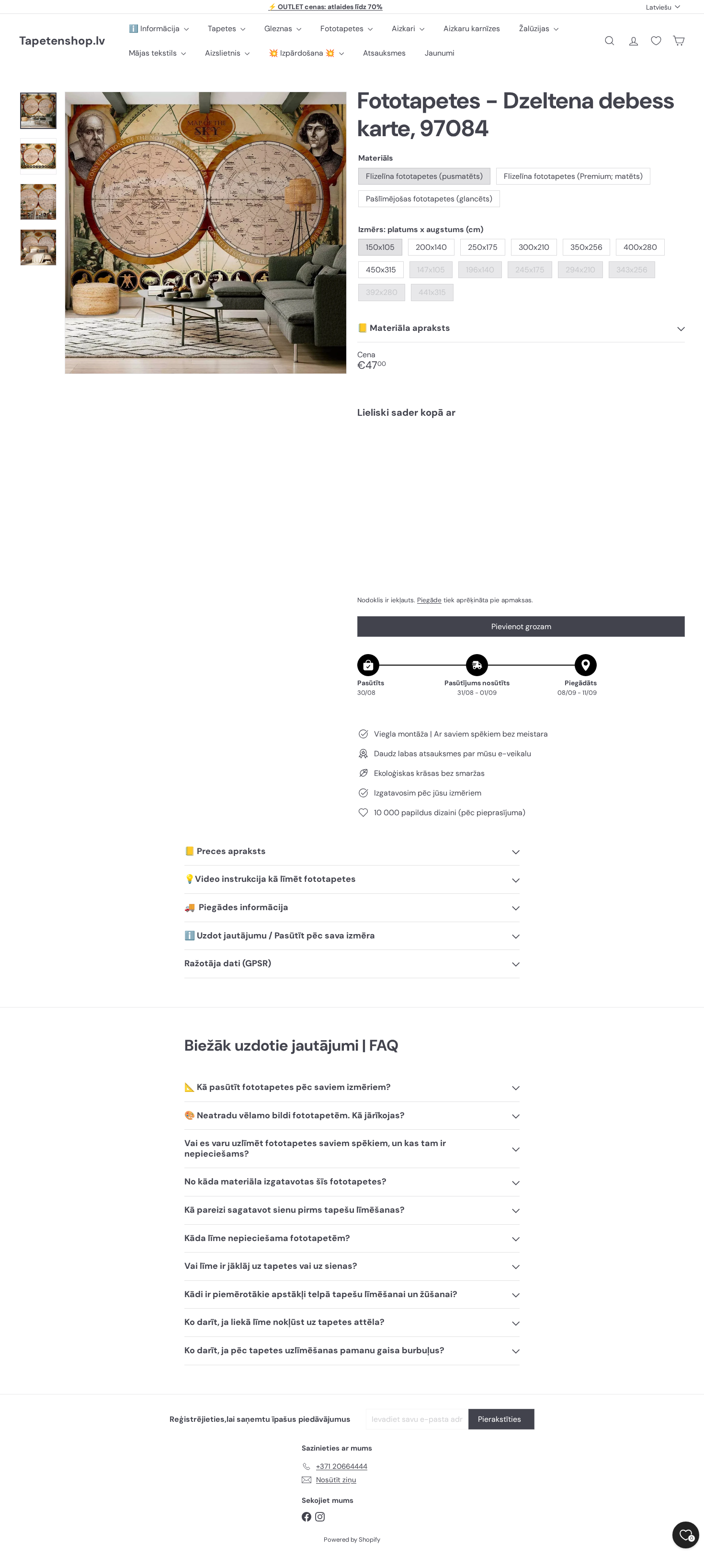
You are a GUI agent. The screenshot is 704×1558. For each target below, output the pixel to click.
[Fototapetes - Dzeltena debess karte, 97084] (521, 458)
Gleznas (279, 28)
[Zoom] (205, 233)
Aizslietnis (223, 53)
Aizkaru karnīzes (471, 28)
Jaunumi (439, 53)
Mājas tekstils (154, 53)
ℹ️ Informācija (155, 28)
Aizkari (404, 28)
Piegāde (429, 600)
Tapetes (223, 28)
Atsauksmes (384, 53)
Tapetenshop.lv (62, 41)
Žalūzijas (535, 28)
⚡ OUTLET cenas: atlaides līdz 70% (325, 6)
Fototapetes (342, 28)
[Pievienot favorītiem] (672, 445)
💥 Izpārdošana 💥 (303, 53)
